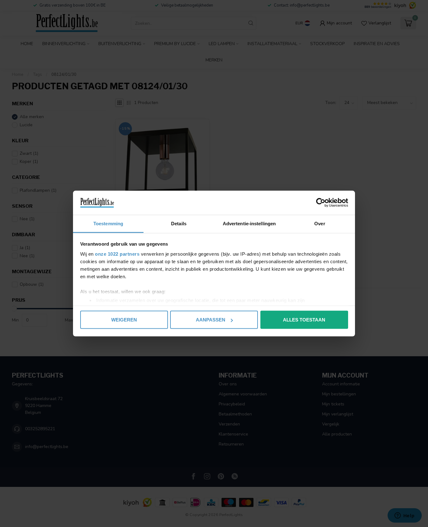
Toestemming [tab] (108, 223)
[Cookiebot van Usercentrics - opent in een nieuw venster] (320, 202)
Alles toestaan (304, 319)
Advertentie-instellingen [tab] (249, 223)
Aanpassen (210, 319)
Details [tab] (178, 223)
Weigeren (124, 319)
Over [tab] (319, 223)
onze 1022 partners (117, 253)
